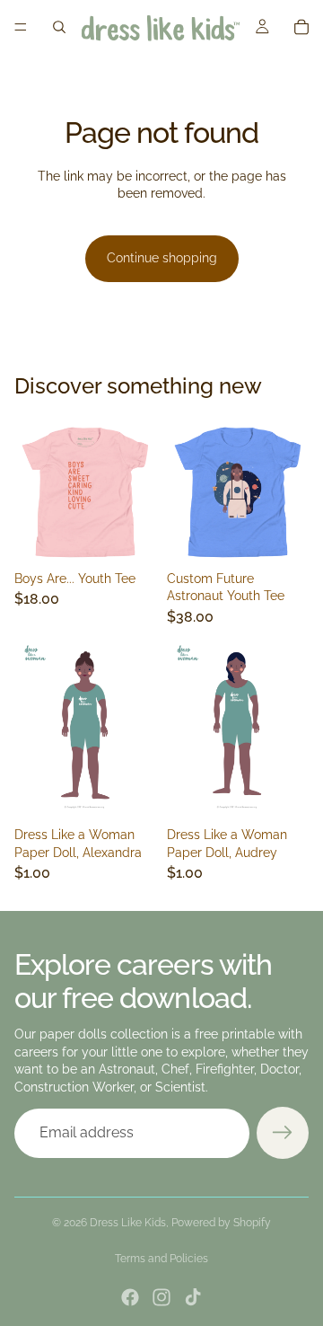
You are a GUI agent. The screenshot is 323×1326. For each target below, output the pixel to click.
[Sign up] (283, 1133)
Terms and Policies (161, 1258)
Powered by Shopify (221, 1222)
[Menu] (20, 27)
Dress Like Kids (128, 1222)
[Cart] (301, 27)
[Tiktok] (193, 1297)
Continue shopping (162, 258)
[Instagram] (161, 1297)
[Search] (59, 27)
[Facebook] (130, 1297)
